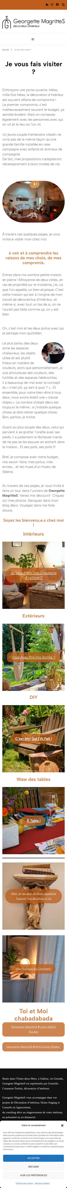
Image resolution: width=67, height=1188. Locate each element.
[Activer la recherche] (63, 4)
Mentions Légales (42, 1183)
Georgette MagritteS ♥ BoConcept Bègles (33, 1046)
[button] (62, 1125)
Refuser (33, 1166)
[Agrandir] (60, 346)
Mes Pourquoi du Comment (33, 968)
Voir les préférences (33, 1175)
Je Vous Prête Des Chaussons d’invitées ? (34, 575)
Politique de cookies (24, 1183)
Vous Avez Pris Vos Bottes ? (33, 657)
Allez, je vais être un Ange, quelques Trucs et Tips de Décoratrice (33, 896)
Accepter (33, 1158)
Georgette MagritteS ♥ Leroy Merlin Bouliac (33, 1029)
